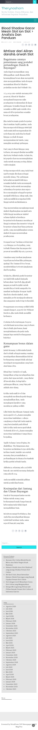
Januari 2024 (10, 682)
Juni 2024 (9, 670)
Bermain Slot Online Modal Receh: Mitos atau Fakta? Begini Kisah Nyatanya (18, 562)
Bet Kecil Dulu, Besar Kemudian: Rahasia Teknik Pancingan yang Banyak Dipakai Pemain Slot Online (20, 577)
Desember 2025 (11, 626)
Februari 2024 (11, 679)
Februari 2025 (11, 650)
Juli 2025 (9, 638)
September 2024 (12, 662)
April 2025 (10, 645)
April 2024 (10, 674)
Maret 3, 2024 (7, 42)
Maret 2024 (10, 677)
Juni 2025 (9, 640)
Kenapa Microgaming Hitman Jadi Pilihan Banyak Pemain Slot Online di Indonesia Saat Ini (19, 589)
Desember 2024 (11, 655)
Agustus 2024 (11, 665)
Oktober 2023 (11, 689)
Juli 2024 (9, 667)
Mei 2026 (9, 614)
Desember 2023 (11, 684)
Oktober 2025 (11, 631)
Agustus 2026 (11, 606)
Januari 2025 (10, 653)
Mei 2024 (9, 672)
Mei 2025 (9, 643)
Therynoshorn (13, 8)
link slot (26, 42)
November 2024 (12, 657)
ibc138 (24, 282)
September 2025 (12, 633)
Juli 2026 (9, 609)
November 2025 (12, 628)
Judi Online (17, 42)
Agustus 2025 (11, 636)
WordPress (14, 724)
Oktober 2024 (11, 660)
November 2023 (12, 687)
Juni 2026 (9, 611)
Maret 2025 (10, 648)
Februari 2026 (11, 621)
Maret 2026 (10, 619)
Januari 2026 (10, 623)
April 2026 (10, 616)
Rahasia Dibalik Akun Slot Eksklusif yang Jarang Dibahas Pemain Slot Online (19, 569)
